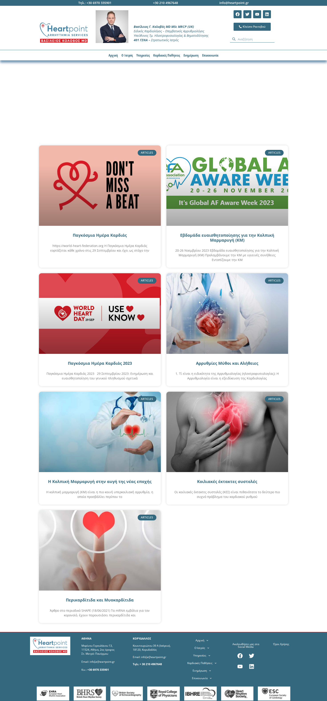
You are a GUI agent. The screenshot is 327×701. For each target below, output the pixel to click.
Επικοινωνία (210, 55)
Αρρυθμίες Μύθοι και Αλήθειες (227, 363)
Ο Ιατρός (127, 55)
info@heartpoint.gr (234, 3)
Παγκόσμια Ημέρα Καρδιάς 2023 (100, 363)
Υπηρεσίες (143, 55)
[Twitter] (247, 14)
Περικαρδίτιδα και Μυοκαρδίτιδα (100, 600)
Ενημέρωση (191, 55)
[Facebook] (238, 14)
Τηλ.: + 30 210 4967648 (147, 664)
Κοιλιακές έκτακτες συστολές (227, 481)
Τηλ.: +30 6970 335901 (94, 3)
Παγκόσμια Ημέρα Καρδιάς (100, 235)
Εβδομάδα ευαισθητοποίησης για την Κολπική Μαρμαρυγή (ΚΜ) (227, 237)
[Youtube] (257, 14)
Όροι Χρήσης (281, 644)
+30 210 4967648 (165, 3)
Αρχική (113, 55)
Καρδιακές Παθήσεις (166, 55)
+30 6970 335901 (98, 670)
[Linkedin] (267, 14)
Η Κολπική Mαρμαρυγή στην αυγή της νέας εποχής (99, 481)
